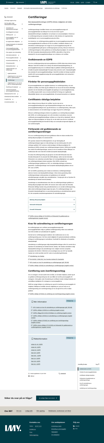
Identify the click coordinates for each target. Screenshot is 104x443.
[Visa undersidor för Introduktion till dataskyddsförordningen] (22, 29)
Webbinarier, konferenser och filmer (59, 411)
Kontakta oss (32, 429)
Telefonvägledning (33, 435)
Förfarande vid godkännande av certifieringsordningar (87, 379)
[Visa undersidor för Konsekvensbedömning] (20, 60)
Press (30, 432)
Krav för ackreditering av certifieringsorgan (85, 384)
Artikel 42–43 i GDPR (36, 344)
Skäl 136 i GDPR (35, 361)
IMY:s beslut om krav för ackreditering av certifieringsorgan (52, 307)
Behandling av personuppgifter (58, 429)
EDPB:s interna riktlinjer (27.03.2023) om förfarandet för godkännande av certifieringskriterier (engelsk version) (48, 217)
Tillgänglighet (54, 432)
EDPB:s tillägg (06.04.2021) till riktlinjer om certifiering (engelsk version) (52, 313)
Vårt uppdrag (40, 411)
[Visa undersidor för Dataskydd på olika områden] (21, 96)
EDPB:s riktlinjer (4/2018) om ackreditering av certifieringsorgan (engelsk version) (51, 265)
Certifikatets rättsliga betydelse (87, 375)
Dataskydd (63, 373)
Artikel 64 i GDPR (36, 350)
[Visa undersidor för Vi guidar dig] (17, 99)
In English (88, 2)
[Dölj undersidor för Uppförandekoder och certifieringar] (22, 69)
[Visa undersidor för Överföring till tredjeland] (21, 87)
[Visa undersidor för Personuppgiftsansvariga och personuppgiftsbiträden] (22, 49)
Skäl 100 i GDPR (35, 353)
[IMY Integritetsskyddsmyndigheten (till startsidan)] (48, 2)
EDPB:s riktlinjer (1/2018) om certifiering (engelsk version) (48, 310)
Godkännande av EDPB (85, 369)
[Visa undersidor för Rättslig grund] (18, 34)
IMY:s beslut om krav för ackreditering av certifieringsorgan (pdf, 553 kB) (49, 262)
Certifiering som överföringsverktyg (88, 388)
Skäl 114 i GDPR (35, 358)
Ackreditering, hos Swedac (37, 256)
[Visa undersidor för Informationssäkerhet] (20, 55)
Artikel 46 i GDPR (36, 347)
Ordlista (77, 2)
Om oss (72, 2)
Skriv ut (32, 376)
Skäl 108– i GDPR (36, 355)
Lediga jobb (28, 411)
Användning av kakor (56, 426)
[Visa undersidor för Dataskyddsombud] (19, 66)
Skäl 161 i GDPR (35, 364)
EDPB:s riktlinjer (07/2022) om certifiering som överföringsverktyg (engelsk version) (52, 294)
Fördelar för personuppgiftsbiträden (88, 372)
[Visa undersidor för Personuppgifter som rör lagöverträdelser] (22, 38)
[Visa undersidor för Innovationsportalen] (19, 102)
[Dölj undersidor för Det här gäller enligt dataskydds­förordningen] (22, 24)
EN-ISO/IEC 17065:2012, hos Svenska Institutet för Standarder (47, 259)
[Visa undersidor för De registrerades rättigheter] (22, 41)
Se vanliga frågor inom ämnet (47, 398)
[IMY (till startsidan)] (15, 428)
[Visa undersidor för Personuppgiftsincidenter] (21, 57)
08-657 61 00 (38, 426)
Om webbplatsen (55, 434)
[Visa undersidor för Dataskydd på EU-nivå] (19, 93)
